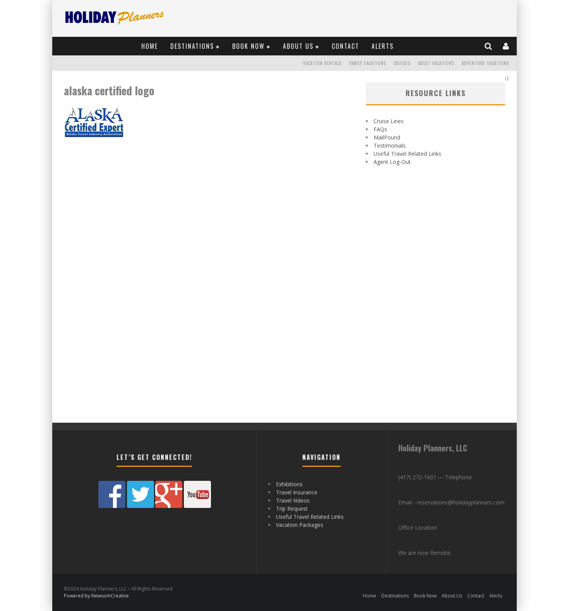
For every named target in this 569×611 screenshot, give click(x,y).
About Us (298, 46)
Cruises (402, 63)
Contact (345, 46)
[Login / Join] (506, 46)
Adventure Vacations (485, 63)
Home (149, 46)
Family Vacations (367, 63)
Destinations (192, 46)
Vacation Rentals (322, 63)
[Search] (489, 46)
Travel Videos (293, 500)
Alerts (383, 46)
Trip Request (292, 508)
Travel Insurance (296, 492)
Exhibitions (289, 484)
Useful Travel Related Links (407, 153)
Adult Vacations (436, 63)
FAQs (380, 129)
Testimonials (390, 145)
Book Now (248, 46)
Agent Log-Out (392, 161)
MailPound (387, 137)
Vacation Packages (299, 524)
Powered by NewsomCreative (96, 595)
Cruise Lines (389, 121)
